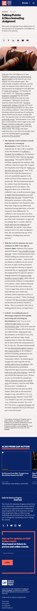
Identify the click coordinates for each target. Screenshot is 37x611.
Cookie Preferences (7, 608)
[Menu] (33, 3)
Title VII (5, 74)
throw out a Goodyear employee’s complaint (16, 94)
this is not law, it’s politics (25, 300)
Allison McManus (15, 483)
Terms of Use (5, 601)
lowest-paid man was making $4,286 (17, 224)
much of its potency (11, 91)
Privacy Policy (5, 603)
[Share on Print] (27, 40)
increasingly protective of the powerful (15, 134)
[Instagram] (15, 525)
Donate (25, 3)
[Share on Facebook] (8, 40)
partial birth (23, 270)
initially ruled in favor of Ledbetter (17, 364)
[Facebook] (7, 525)
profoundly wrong (8, 119)
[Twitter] (3, 525)
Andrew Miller (24, 483)
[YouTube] (11, 525)
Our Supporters (6, 605)
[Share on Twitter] (4, 40)
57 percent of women (24, 405)
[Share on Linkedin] (13, 40)
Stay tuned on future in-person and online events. (16, 542)
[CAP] (8, 583)
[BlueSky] (19, 525)
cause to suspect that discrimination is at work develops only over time (20, 195)
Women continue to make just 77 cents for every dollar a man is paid (16, 125)
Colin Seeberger (6, 483)
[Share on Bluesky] (18, 40)
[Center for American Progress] (4, 3)
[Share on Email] (23, 40)
